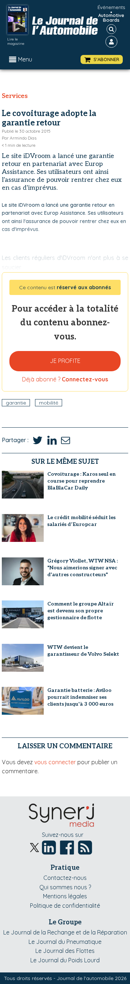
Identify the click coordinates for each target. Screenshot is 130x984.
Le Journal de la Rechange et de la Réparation (65, 932)
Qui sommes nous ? (65, 887)
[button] (102, 59)
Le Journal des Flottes (65, 950)
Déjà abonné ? (65, 379)
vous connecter (55, 762)
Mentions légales (65, 896)
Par (19, 138)
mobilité (48, 402)
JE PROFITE (65, 360)
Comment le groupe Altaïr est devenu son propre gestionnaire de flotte (80, 611)
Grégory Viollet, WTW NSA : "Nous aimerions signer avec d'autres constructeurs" (82, 568)
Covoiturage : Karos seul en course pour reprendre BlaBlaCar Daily (81, 481)
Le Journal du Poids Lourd (65, 960)
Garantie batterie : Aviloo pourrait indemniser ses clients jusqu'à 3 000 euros (80, 697)
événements (111, 7)
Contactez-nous (65, 877)
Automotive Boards (111, 17)
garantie (16, 402)
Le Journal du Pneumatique (65, 941)
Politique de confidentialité (65, 905)
